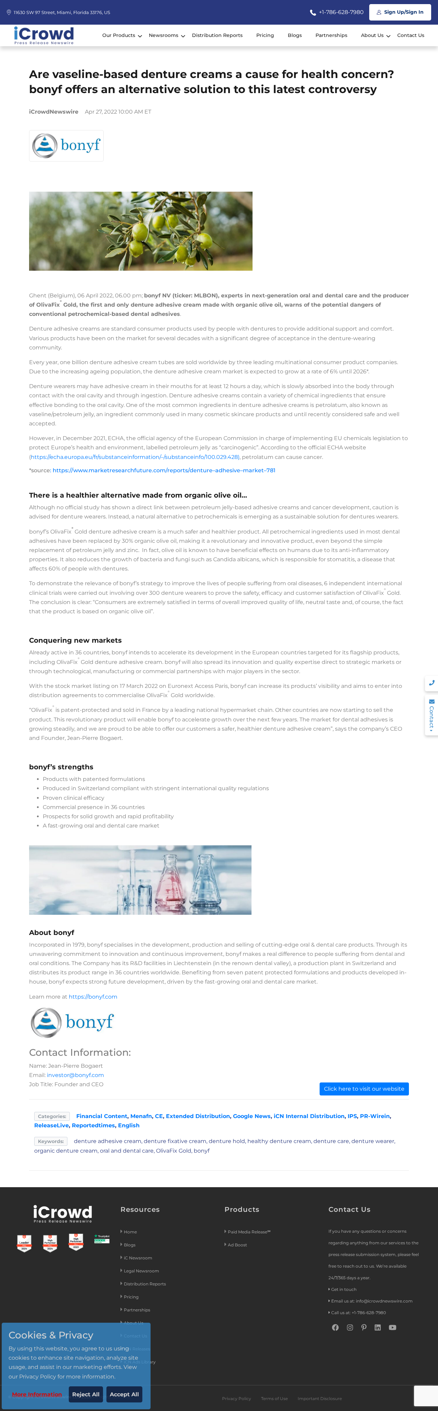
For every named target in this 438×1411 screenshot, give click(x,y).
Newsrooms (163, 35)
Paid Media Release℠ (249, 1231)
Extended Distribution (198, 1116)
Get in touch (344, 1289)
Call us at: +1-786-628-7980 (358, 1312)
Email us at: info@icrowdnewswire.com (372, 1301)
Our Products (118, 35)
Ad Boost (237, 1244)
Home (130, 1231)
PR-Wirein (375, 1116)
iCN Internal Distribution (309, 1116)
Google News (252, 1116)
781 (271, 470)
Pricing (265, 35)
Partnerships (331, 35)
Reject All (86, 1394)
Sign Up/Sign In (403, 12)
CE (159, 1116)
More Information (37, 1394)
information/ (144, 457)
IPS (352, 1116)
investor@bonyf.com (75, 1075)
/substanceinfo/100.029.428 (201, 457)
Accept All (124, 1394)
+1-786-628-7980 (341, 12)
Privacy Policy (236, 1398)
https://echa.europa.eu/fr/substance (79, 457)
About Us (372, 35)
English (129, 1125)
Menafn (141, 1116)
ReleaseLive (51, 1125)
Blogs (295, 35)
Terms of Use (274, 1398)
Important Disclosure (320, 1398)
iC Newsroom (138, 1257)
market (253, 470)
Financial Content (101, 1116)
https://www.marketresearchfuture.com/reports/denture (132, 470)
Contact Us (410, 35)
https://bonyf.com (93, 996)
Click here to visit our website (364, 1089)
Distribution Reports (217, 35)
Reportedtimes (93, 1125)
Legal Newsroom (142, 1270)
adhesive (227, 470)
